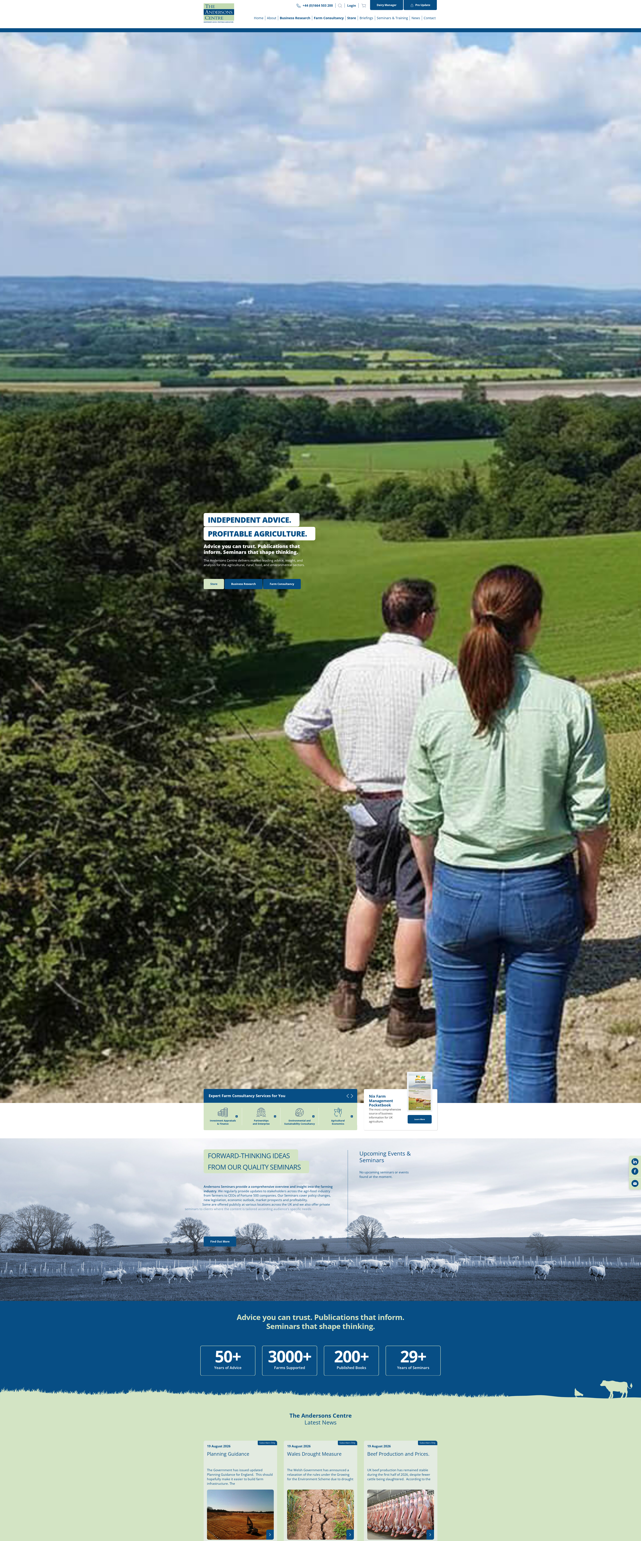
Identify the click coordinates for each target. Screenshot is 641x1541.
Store (351, 18)
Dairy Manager (386, 5)
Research (243, 604)
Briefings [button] (366, 18)
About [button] (271, 18)
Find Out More (220, 1262)
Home (258, 18)
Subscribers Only (347, 1463)
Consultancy (282, 604)
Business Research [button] (295, 18)
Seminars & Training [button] (392, 18)
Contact (430, 18)
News (415, 18)
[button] (340, 6)
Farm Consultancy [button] (329, 18)
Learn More (419, 1139)
